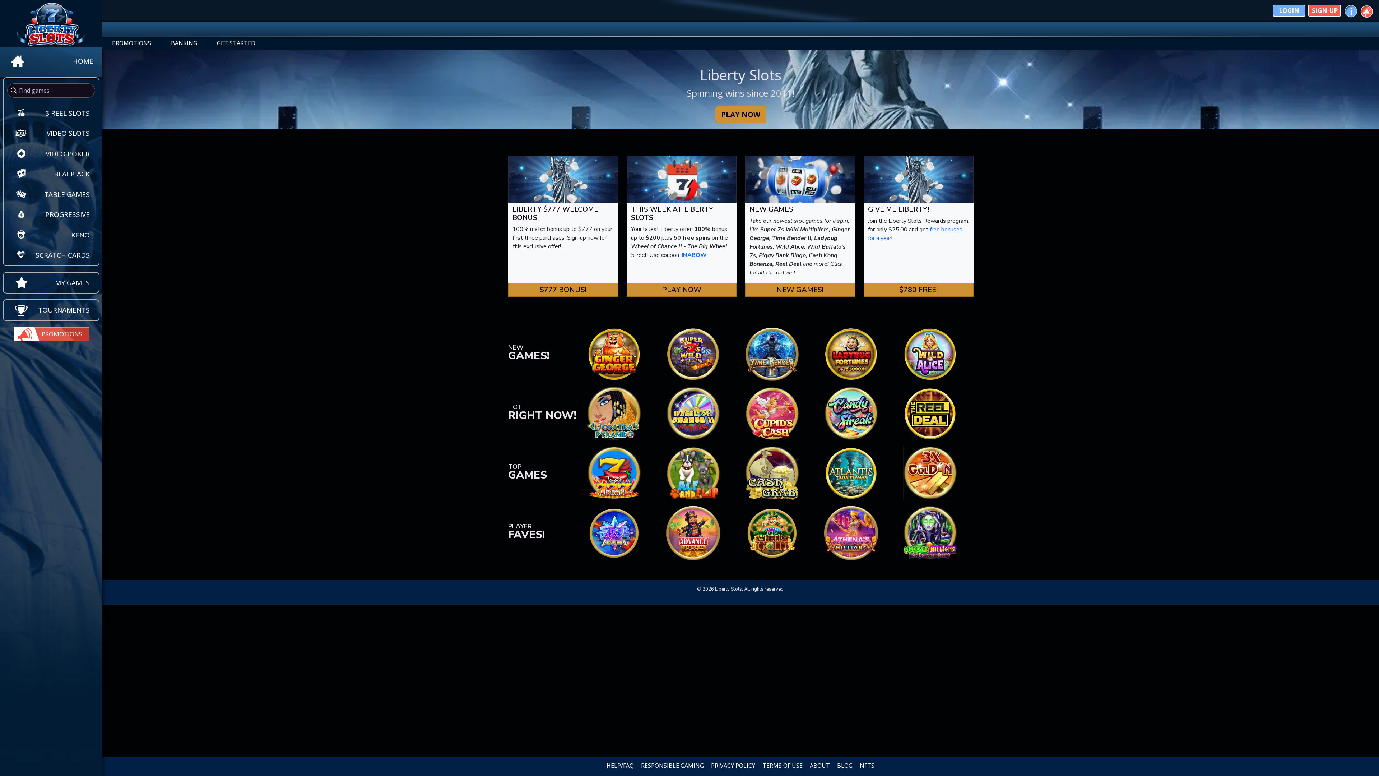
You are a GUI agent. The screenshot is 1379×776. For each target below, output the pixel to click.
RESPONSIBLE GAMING (672, 766)
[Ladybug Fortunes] (851, 354)
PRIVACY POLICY (733, 766)
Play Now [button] (681, 290)
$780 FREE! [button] (918, 290)
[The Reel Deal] (930, 413)
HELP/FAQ (620, 766)
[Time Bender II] (772, 354)
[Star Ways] (614, 533)
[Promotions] (1367, 10)
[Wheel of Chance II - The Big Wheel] (693, 413)
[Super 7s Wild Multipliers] (693, 354)
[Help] (1351, 10)
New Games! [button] (799, 290)
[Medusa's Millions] (930, 533)
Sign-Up (1325, 10)
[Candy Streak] (851, 413)
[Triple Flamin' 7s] (614, 473)
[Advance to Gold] (693, 533)
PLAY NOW (740, 114)
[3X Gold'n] (930, 473)
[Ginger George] (614, 354)
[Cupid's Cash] (772, 413)
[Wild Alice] (930, 354)
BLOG (845, 766)
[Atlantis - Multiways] (851, 473)
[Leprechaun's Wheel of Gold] (772, 533)
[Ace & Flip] (693, 473)
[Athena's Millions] (851, 533)
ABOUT (820, 766)
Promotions (62, 334)
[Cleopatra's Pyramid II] (614, 413)
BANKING (184, 43)
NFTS (867, 766)
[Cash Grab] (772, 473)
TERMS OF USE (782, 766)
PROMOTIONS (131, 43)
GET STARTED (236, 43)
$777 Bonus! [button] (563, 290)
